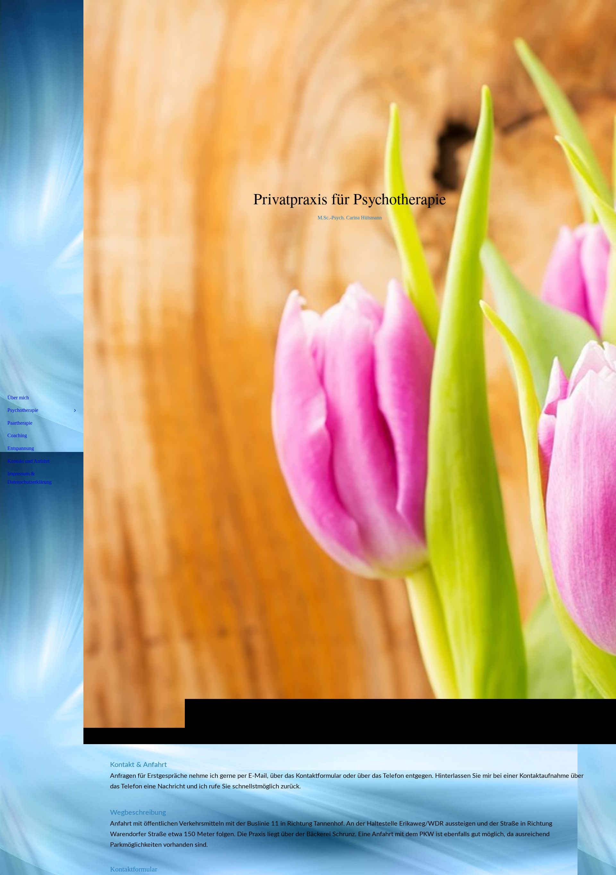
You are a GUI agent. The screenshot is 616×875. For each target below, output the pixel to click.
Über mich (18, 397)
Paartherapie (19, 423)
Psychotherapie (22, 410)
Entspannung (20, 448)
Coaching (17, 435)
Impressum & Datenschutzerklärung (29, 478)
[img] (349, 372)
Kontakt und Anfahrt (28, 461)
